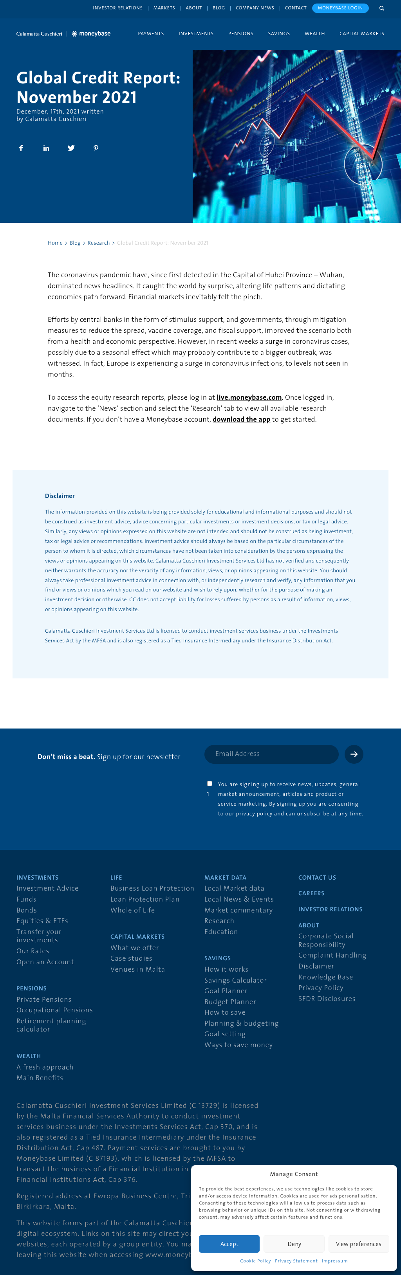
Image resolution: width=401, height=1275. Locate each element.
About (194, 8)
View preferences (358, 1243)
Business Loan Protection (152, 889)
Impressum (335, 1261)
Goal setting (225, 1034)
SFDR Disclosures (327, 999)
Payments (151, 33)
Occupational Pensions (54, 1010)
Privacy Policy (321, 988)
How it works (226, 970)
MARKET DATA (225, 878)
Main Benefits (39, 1078)
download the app (241, 420)
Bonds (26, 910)
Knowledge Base (325, 977)
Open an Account (45, 962)
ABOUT (309, 926)
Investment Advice (47, 889)
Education (221, 932)
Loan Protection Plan (145, 900)
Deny (294, 1243)
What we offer (134, 948)
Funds (26, 900)
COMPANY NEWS (255, 8)
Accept (229, 1243)
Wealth (315, 33)
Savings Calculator (235, 981)
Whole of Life (132, 910)
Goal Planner (225, 991)
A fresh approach (45, 1067)
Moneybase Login (340, 8)
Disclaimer (316, 966)
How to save (225, 1013)
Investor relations (118, 8)
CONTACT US (317, 878)
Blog (219, 8)
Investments (196, 33)
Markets (164, 8)
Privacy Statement (296, 1261)
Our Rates (32, 951)
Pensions (241, 33)
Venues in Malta (137, 970)
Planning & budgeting (241, 1024)
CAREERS (311, 894)
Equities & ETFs (42, 921)
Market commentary (238, 910)
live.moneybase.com (249, 398)
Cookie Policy (255, 1261)
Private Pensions (44, 1000)
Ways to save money (238, 1045)
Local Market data (234, 889)
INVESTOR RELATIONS (330, 910)
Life (116, 878)
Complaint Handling (332, 955)
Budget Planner (230, 1002)
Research (219, 921)
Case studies (131, 959)
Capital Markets (362, 33)
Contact (296, 8)
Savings (279, 33)
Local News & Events (239, 900)
